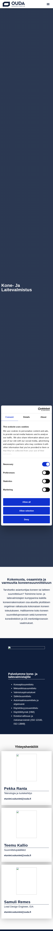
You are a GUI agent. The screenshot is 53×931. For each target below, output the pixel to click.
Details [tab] (26, 417)
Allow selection (26, 510)
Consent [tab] (9, 417)
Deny (26, 519)
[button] (48, 4)
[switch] (46, 472)
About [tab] (43, 417)
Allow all (26, 502)
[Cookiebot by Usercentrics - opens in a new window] (38, 409)
